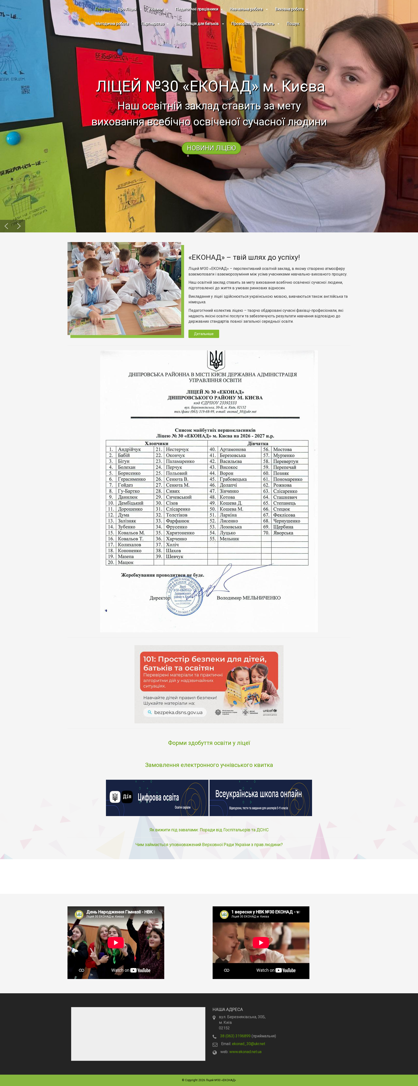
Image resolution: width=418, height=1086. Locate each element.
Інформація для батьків (198, 23)
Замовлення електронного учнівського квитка (209, 765)
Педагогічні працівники (196, 9)
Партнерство (152, 23)
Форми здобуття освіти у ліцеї (209, 743)
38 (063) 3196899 (235, 1036)
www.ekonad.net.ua (245, 1051)
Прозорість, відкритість (253, 23)
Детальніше (204, 334)
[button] (209, 116)
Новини (156, 9)
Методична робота (112, 23)
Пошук (293, 23)
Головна (102, 9)
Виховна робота (289, 9)
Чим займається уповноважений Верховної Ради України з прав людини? (209, 844)
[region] (209, 116)
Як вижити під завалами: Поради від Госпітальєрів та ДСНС (209, 829)
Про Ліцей (127, 9)
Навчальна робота (246, 9)
